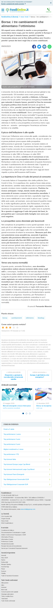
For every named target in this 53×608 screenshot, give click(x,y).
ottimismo (30, 318)
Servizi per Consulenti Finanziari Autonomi (14, 548)
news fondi (24, 17)
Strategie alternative (7, 594)
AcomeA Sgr (5, 566)
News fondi (4, 521)
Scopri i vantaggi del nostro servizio (12, 4)
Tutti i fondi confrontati (8, 601)
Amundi (3, 555)
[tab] (23, 413)
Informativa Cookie (7, 539)
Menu (3, 12)
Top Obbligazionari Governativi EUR (16, 479)
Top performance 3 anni (12, 439)
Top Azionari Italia (10, 459)
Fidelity (3, 573)
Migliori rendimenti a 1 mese (13, 449)
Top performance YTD (11, 454)
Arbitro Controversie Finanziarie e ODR (13, 535)
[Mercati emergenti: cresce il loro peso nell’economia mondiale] (17, 394)
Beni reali (4, 589)
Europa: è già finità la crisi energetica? (39, 374)
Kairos (3, 560)
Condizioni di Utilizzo (7, 530)
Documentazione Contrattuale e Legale (13, 532)
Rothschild (4, 562)
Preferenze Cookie (7, 541)
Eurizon (3, 571)
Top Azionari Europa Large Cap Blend (17, 464)
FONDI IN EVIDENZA (11, 424)
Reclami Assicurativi (7, 544)
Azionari (3, 587)
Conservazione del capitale (9, 592)
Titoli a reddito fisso (7, 596)
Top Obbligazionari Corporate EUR (16, 484)
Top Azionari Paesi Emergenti (14, 474)
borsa (5, 318)
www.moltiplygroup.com (28, 509)
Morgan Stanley (6, 564)
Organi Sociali (5, 518)
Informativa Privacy (7, 537)
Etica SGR (4, 557)
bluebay (41, 318)
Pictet (3, 569)
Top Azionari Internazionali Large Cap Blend (19, 469)
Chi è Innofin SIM (6, 516)
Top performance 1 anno (12, 434)
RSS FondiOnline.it (7, 523)
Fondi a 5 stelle (9, 429)
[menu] (2, 10)
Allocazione (4, 583)
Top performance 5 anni (12, 444)
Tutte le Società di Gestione (9, 575)
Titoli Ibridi (4, 598)
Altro (2, 585)
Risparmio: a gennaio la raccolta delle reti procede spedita (13, 375)
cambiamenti (16, 318)
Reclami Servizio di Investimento (11, 546)
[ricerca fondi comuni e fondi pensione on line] (17, 10)
